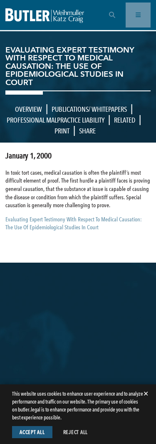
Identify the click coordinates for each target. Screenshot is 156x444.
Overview (28, 109)
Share (87, 131)
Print (61, 131)
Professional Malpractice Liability (55, 120)
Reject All (75, 432)
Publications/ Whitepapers (89, 109)
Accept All (32, 432)
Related (124, 120)
